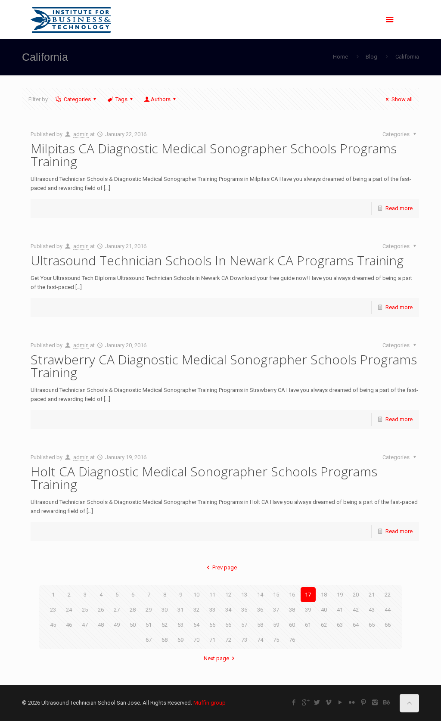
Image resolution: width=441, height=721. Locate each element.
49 (117, 625)
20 (356, 594)
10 (196, 594)
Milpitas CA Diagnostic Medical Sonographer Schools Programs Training (214, 155)
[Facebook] (293, 702)
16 (292, 594)
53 (180, 625)
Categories (77, 99)
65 (372, 625)
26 (101, 609)
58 (260, 625)
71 (212, 640)
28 (133, 609)
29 (149, 609)
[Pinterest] (363, 702)
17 (308, 594)
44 (388, 609)
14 (260, 594)
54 (196, 625)
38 (292, 609)
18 (324, 594)
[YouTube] (340, 702)
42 (356, 609)
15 (276, 594)
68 (164, 640)
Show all (401, 99)
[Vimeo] (328, 702)
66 (388, 625)
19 (340, 594)
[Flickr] (351, 702)
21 (372, 594)
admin (81, 134)
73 (244, 640)
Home (340, 56)
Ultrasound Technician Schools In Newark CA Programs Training (217, 260)
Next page (216, 658)
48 (101, 625)
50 (133, 625)
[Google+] (305, 702)
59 (276, 625)
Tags (121, 99)
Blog (371, 56)
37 (276, 609)
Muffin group (209, 702)
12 (228, 594)
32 (196, 609)
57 (244, 625)
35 (244, 609)
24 (69, 609)
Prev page (224, 567)
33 (212, 609)
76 (292, 640)
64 (356, 625)
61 (308, 625)
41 (340, 609)
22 (388, 594)
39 (308, 609)
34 (228, 609)
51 (149, 625)
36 (260, 609)
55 (212, 625)
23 (53, 609)
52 (164, 625)
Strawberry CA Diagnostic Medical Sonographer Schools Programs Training (224, 366)
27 (117, 609)
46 (69, 625)
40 (324, 609)
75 (276, 640)
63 (340, 625)
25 (85, 609)
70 (196, 640)
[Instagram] (374, 702)
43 (372, 609)
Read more (399, 208)
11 (212, 594)
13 (244, 594)
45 (53, 625)
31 (180, 609)
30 (164, 609)
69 (180, 640)
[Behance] (386, 702)
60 (292, 625)
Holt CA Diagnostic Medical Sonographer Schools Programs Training (204, 478)
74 (260, 640)
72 (228, 640)
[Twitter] (316, 702)
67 (149, 640)
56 (228, 625)
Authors (161, 99)
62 (324, 625)
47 (85, 625)
